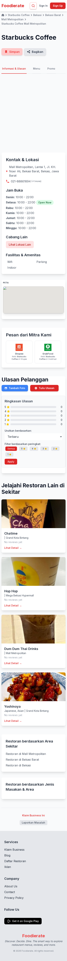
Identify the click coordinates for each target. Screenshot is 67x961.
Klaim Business (14, 849)
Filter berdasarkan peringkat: (23, 443)
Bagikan (37, 52)
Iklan (7, 867)
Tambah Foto (17, 388)
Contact (9, 892)
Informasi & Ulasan (14, 68)
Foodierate (12, 5)
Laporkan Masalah (33, 822)
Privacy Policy (14, 898)
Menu (36, 68)
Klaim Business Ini (33, 815)
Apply (11, 461)
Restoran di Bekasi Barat (22, 759)
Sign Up (58, 5)
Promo (51, 68)
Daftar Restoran (15, 861)
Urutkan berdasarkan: (18, 430)
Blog (7, 855)
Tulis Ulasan (46, 388)
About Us (10, 886)
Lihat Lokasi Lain (20, 244)
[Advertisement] (33, 113)
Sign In (43, 5)
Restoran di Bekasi (18, 765)
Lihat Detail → (13, 547)
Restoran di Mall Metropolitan (26, 754)
